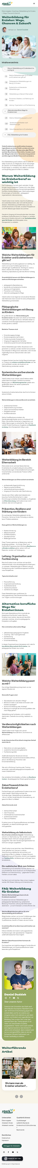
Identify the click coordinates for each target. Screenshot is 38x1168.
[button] (34, 3)
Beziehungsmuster (20, 382)
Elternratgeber (6, 11)
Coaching (15, 11)
